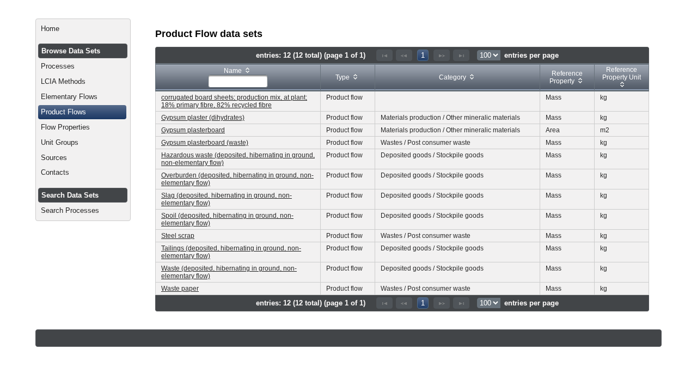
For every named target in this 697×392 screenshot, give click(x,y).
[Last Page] (461, 55)
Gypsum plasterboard (193, 130)
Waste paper (180, 288)
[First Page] (384, 55)
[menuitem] (83, 29)
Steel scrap (177, 236)
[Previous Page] (404, 55)
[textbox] (238, 81)
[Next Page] (441, 55)
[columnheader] (238, 77)
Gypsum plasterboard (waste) (204, 142)
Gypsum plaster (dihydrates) (202, 117)
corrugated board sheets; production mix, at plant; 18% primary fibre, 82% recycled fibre (234, 101)
